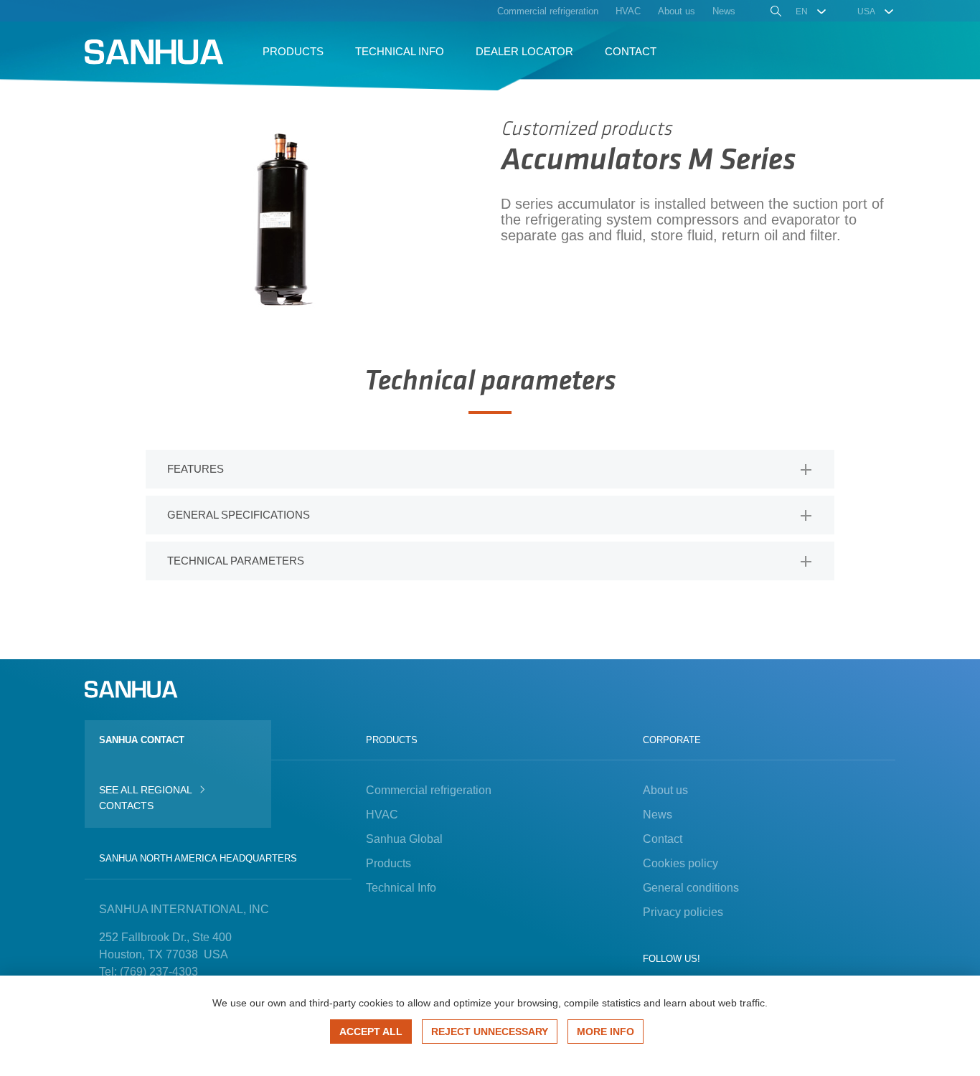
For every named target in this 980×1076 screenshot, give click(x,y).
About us (665, 790)
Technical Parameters (235, 560)
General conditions (691, 888)
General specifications (238, 515)
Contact (662, 839)
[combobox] (812, 11)
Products (388, 863)
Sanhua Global (404, 839)
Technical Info (401, 888)
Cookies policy (680, 863)
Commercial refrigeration (428, 790)
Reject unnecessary (489, 1031)
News (657, 814)
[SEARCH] (774, 13)
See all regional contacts (145, 797)
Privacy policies (683, 912)
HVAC (382, 814)
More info (605, 1031)
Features (195, 469)
